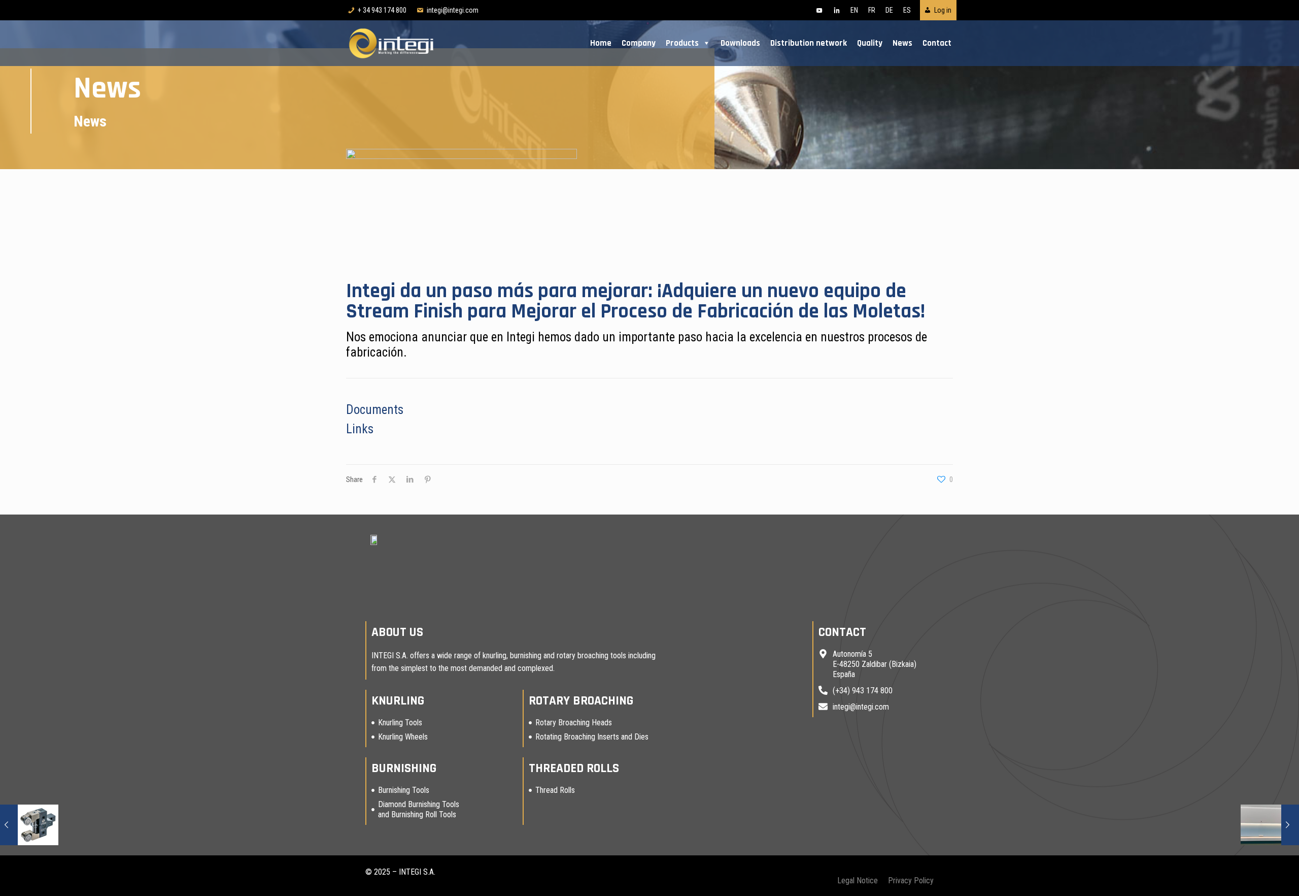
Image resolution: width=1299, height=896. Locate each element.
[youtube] (819, 10)
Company (639, 43)
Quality (869, 43)
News (902, 43)
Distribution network (808, 43)
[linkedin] (836, 10)
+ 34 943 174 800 (382, 10)
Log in (942, 10)
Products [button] (682, 43)
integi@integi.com (452, 10)
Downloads (740, 43)
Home (600, 43)
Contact (936, 43)
